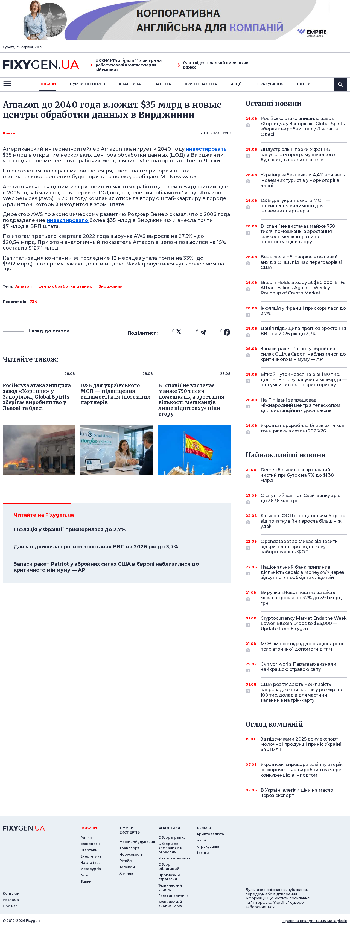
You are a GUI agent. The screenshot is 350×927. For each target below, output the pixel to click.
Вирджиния (110, 286)
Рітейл (125, 861)
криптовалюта (201, 84)
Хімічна (126, 873)
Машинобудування (137, 842)
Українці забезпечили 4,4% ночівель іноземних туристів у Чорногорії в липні (303, 180)
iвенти (304, 84)
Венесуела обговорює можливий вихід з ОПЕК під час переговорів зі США (301, 262)
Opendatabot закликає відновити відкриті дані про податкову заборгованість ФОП (299, 546)
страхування (269, 84)
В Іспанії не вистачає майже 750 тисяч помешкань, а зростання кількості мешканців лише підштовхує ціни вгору (298, 234)
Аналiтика (130, 84)
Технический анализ (170, 887)
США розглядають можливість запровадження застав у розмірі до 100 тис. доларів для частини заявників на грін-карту (302, 692)
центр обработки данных (65, 286)
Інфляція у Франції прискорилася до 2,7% (70, 530)
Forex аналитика (173, 896)
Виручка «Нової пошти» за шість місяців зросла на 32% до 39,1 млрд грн (301, 598)
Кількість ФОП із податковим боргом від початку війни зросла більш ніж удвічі (303, 521)
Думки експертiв (87, 84)
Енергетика (90, 856)
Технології (90, 844)
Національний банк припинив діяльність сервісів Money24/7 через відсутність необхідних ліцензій (302, 572)
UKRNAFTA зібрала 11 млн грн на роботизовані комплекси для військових (128, 65)
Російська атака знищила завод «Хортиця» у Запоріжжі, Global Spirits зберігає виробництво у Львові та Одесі (303, 126)
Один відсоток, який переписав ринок (216, 65)
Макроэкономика (174, 858)
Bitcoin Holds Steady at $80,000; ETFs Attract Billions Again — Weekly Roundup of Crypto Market (303, 288)
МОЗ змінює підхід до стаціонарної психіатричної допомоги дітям (302, 646)
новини (47, 84)
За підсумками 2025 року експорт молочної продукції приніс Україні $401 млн (301, 744)
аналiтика (169, 828)
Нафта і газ (90, 863)
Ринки (9, 133)
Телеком (127, 867)
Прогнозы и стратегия (169, 877)
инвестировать (206, 149)
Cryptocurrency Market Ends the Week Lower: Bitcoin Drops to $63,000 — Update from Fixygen (304, 623)
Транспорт (129, 848)
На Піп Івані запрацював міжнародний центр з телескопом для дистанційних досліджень (300, 405)
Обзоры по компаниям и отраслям (170, 848)
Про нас (10, 906)
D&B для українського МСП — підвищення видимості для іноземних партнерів (295, 206)
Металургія (90, 869)
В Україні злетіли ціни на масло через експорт (297, 793)
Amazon (23, 286)
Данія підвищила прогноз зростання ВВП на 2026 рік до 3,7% (96, 547)
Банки (86, 881)
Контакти (11, 893)
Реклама (11, 900)
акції (236, 84)
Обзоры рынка (171, 837)
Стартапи (89, 850)
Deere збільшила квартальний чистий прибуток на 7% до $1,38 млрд (297, 475)
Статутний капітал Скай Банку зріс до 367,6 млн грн (300, 498)
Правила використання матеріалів (314, 921)
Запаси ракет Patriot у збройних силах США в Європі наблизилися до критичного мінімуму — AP (106, 567)
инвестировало (68, 220)
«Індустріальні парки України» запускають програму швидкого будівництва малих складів (298, 154)
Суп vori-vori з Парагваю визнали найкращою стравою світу (298, 667)
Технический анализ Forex (170, 904)
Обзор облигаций (168, 866)
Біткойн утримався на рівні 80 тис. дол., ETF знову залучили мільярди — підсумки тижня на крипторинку (304, 379)
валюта (162, 84)
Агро (84, 875)
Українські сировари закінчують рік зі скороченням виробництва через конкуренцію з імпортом (302, 769)
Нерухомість (131, 854)
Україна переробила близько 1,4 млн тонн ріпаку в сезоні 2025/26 (303, 428)
